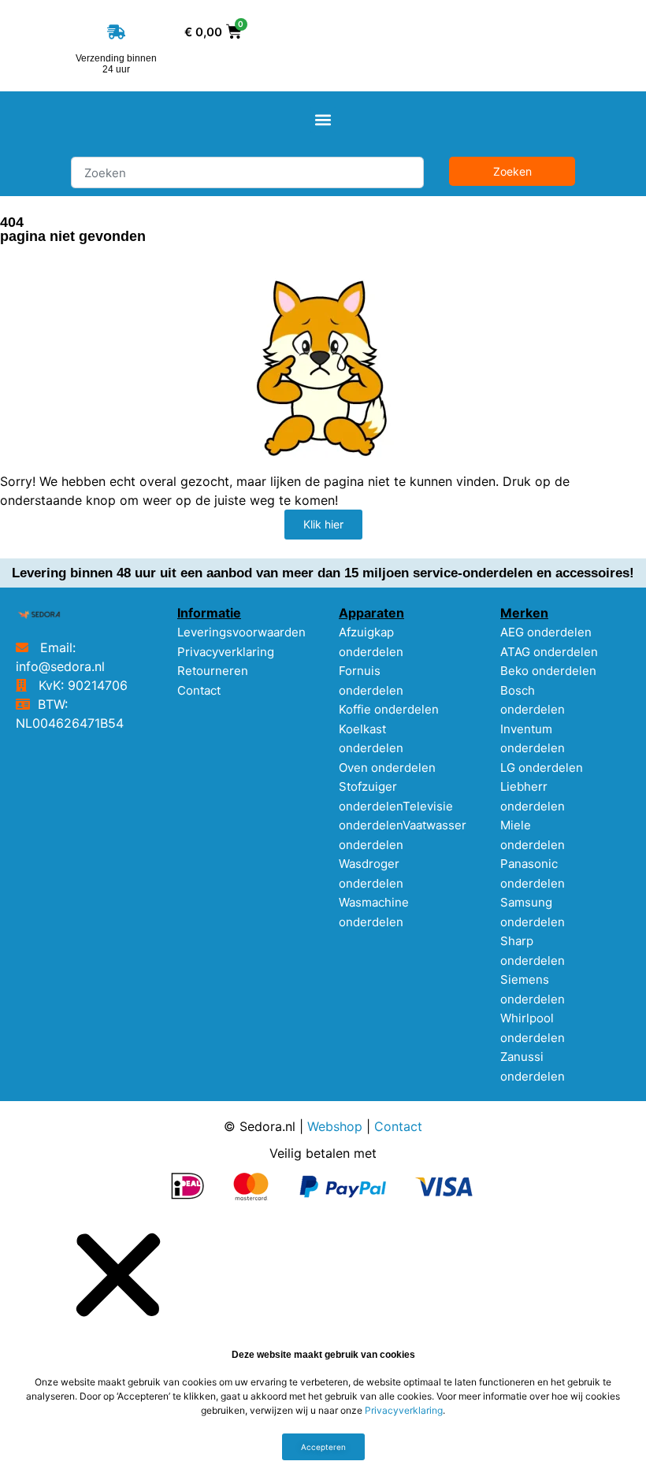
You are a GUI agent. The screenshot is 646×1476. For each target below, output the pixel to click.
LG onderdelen (541, 767)
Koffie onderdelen (389, 709)
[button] (323, 120)
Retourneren (212, 670)
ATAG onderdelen (549, 651)
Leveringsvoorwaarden (241, 632)
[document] (323, 1346)
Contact (199, 690)
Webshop (334, 1126)
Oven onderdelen (387, 767)
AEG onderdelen (546, 632)
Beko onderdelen (548, 670)
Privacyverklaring (225, 651)
